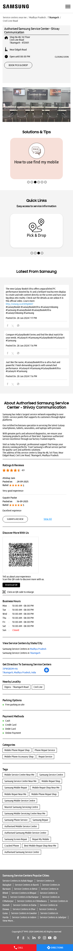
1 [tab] (28, 175)
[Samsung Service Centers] (16, 6)
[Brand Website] (55, 937)
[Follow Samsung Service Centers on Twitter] (28, 937)
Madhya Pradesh (37, 17)
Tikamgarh (53, 17)
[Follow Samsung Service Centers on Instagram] (44, 937)
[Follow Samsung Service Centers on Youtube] (49, 937)
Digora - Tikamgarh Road (16, 687)
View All (48, 519)
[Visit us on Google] (23, 937)
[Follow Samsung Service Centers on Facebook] (18, 937)
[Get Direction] (46, 671)
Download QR (11, 584)
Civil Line (38, 687)
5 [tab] (41, 175)
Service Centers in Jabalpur (53, 917)
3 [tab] (35, 175)
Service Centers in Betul (25, 888)
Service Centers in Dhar (24, 909)
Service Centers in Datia (24, 905)
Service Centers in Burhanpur (24, 897)
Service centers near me (15, 17)
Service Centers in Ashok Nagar (18, 880)
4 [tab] (38, 175)
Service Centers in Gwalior (24, 913)
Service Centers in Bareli (27, 884)
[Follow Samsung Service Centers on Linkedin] (34, 937)
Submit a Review (15, 519)
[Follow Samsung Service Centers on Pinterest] (39, 937)
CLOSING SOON (62, 56)
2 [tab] (31, 175)
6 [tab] (45, 175)
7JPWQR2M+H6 (10, 668)
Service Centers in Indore (24, 917)
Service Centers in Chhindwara (32, 901)
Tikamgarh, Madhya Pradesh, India (19, 672)
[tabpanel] (36, 158)
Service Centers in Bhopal (24, 892)
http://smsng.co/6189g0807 (19, 303)
